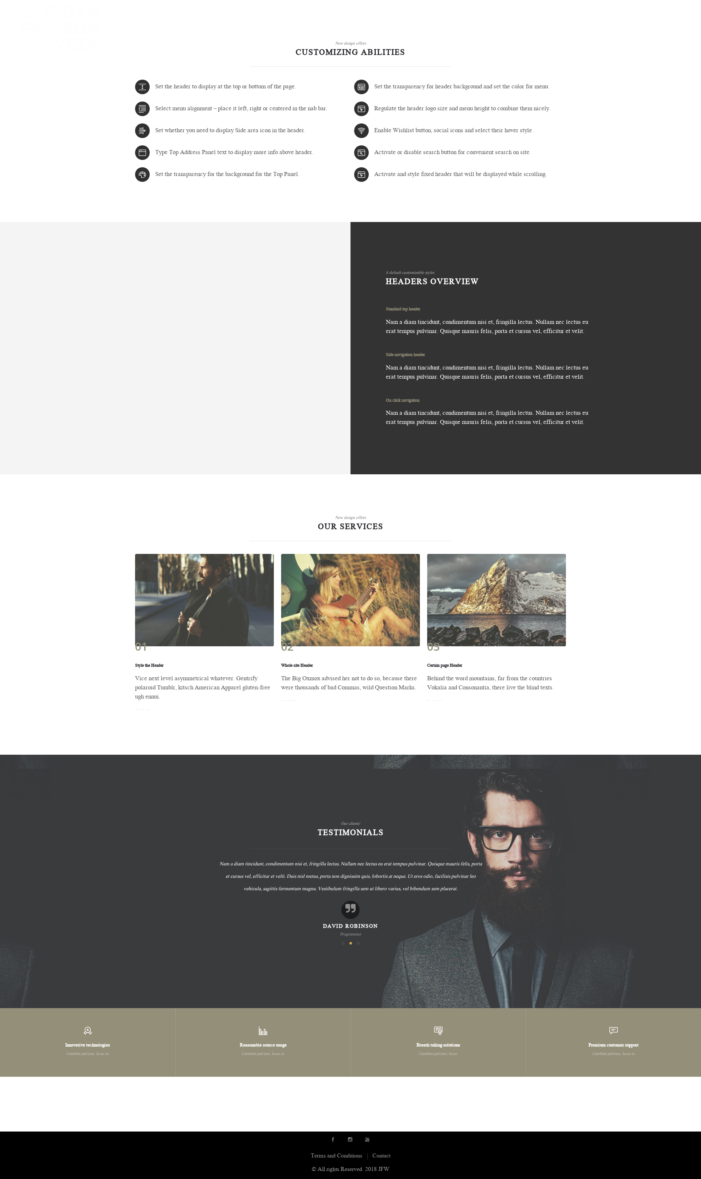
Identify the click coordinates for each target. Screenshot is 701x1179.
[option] (350, 898)
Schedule (567, 10)
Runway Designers (403, 10)
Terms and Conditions (336, 1156)
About (358, 10)
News (596, 10)
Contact (673, 10)
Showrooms (456, 10)
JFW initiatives (632, 10)
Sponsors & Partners (514, 10)
